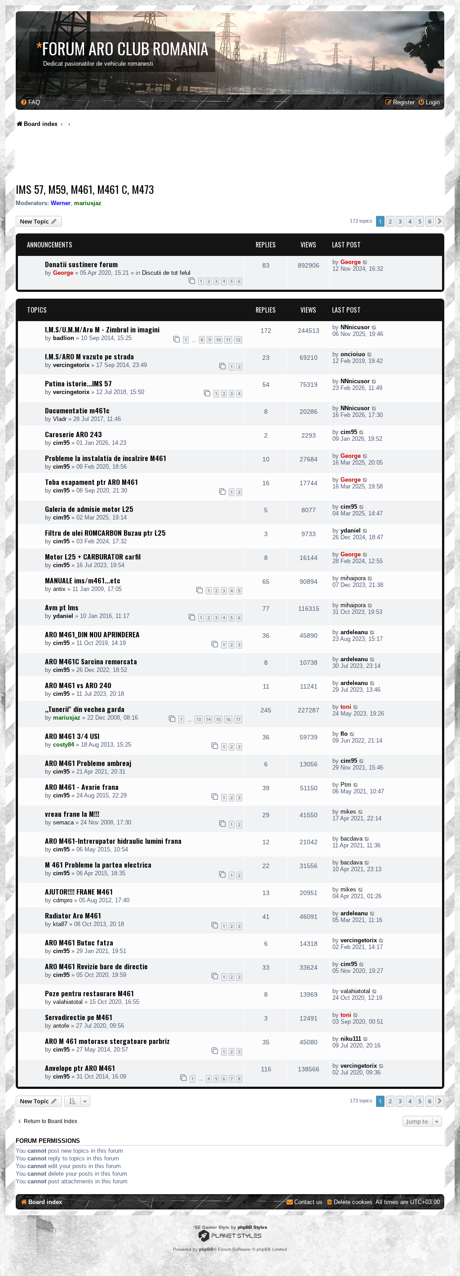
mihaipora (353, 578)
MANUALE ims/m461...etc (82, 580)
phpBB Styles (252, 1227)
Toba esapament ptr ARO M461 (91, 481)
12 (238, 340)
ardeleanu (354, 632)
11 (228, 340)
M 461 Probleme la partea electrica (98, 864)
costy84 (63, 744)
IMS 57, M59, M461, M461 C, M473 (85, 189)
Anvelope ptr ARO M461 (80, 1067)
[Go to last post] (365, 262)
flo (344, 733)
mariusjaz (88, 203)
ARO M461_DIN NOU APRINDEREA (92, 634)
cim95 (61, 442)
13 (198, 719)
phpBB (206, 1249)
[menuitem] (30, 102)
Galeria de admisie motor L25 (89, 508)
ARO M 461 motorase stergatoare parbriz (107, 1040)
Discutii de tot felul (166, 272)
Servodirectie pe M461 (78, 1017)
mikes (348, 811)
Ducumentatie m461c (77, 410)
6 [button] (429, 221)
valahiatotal (68, 1001)
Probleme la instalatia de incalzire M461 (105, 457)
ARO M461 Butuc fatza (79, 942)
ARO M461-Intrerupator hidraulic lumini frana (113, 840)
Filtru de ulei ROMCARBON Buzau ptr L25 (105, 532)
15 (218, 719)
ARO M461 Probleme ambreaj (88, 762)
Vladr (59, 419)
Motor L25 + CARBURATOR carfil (93, 556)
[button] (439, 221)
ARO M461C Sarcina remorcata (91, 661)
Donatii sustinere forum (81, 264)
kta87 (60, 924)
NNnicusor (355, 327)
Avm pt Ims (62, 607)
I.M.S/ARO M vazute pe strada (89, 356)
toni (346, 706)
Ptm (346, 784)
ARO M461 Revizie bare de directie (96, 966)
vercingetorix (71, 365)
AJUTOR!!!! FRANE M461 (79, 891)
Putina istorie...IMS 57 (78, 383)
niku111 (351, 1038)
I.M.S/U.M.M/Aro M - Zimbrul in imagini (102, 329)
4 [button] (409, 221)
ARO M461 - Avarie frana (82, 786)
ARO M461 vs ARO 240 (78, 685)
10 (218, 340)
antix (59, 589)
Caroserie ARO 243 (73, 434)
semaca (63, 822)
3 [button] (400, 221)
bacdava (352, 838)
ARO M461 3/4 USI (72, 735)
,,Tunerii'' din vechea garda (84, 708)
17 (238, 719)
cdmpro (62, 900)
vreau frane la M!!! (72, 813)
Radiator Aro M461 (73, 915)
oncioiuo (353, 354)
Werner (61, 203)
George (63, 272)
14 (208, 719)
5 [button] (419, 221)
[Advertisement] (179, 157)
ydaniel (351, 530)
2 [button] (390, 221)
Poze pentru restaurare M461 (89, 993)
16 (228, 719)
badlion (63, 338)
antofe (61, 1025)
